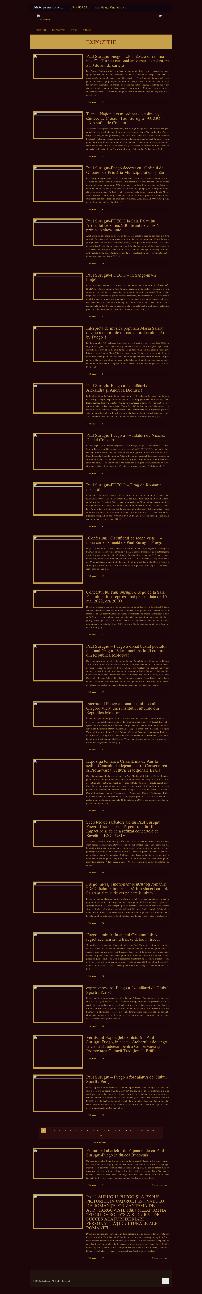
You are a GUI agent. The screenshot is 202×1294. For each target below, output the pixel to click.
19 (142, 1130)
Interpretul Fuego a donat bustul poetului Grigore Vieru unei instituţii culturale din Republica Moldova (122, 707)
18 (136, 1130)
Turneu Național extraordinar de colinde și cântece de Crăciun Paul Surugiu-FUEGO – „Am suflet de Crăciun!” (125, 118)
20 (147, 1130)
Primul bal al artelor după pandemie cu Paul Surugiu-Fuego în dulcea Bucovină (125, 1152)
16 (125, 1130)
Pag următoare (99, 1141)
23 (101, 1135)
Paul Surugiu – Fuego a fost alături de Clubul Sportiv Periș (126, 1079)
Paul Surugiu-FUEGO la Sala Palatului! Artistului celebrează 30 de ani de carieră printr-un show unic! (122, 225)
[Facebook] (159, 7)
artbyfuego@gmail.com (110, 7)
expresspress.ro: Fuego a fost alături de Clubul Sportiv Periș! (127, 990)
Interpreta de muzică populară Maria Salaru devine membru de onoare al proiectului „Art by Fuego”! (126, 332)
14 (114, 1130)
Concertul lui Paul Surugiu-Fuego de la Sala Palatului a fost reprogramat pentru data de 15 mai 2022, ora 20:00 (126, 596)
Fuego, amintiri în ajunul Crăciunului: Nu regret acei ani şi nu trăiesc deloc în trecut (123, 936)
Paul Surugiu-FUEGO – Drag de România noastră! (123, 487)
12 (103, 1130)
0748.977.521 (80, 7)
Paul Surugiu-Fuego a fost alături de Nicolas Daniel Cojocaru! (125, 437)
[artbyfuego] (43, 19)
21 (153, 1130)
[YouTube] (166, 7)
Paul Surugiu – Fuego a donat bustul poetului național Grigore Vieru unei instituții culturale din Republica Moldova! (126, 650)
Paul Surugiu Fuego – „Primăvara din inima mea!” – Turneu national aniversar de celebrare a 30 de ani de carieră (127, 60)
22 (158, 1130)
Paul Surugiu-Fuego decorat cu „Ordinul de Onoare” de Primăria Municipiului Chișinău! (125, 170)
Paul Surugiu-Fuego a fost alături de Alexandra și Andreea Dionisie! (118, 387)
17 (131, 1130)
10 (93, 1130)
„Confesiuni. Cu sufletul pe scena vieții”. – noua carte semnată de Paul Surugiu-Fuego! (125, 540)
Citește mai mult (159, 1185)
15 (120, 1130)
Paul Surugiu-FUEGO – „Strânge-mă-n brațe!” (121, 277)
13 (109, 1130)
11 (98, 1130)
